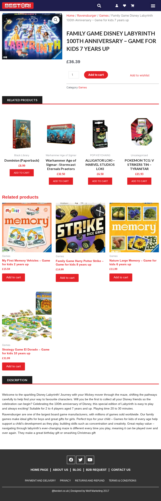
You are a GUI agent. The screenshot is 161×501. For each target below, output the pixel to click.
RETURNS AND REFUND (90, 480)
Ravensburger (86, 15)
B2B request (96, 469)
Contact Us (120, 469)
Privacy (65, 480)
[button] (99, 5)
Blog (77, 469)
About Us (60, 469)
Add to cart (96, 74)
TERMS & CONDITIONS (122, 480)
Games (104, 15)
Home (70, 15)
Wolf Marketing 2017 (97, 490)
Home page (39, 469)
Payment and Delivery (40, 480)
